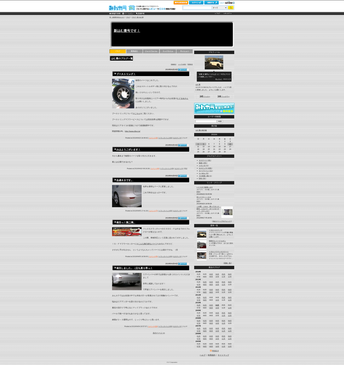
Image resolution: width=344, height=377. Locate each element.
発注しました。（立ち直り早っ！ (134, 268)
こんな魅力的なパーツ (147, 244)
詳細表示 (173, 64)
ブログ (128, 17)
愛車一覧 (227, 263)
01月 (198, 297)
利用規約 (211, 355)
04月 (217, 274)
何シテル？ (218, 79)
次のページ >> (159, 333)
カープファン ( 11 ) (206, 171)
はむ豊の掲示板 (201, 130)
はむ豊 (198, 85)
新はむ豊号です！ (127, 30)
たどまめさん (182, 98)
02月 (205, 282)
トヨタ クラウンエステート (219, 252)
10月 (217, 285)
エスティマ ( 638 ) (205, 168)
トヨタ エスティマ (215, 230)
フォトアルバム (151, 51)
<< (210, 134)
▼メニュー (184, 51)
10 (230, 144)
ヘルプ (222, 2)
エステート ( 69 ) (205, 160)
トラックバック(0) (165, 138)
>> (219, 134)
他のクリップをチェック (222, 221)
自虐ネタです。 (124, 180)
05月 (223, 274)
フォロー (205, 96)
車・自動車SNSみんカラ (117, 17)
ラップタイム (168, 51)
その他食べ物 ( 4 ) (205, 176)
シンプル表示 (182, 64)
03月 (211, 274)
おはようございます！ (128, 149)
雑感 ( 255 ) (203, 163)
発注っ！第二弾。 (126, 222)
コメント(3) (153, 138)
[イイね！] (182, 69)
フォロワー (224, 96)
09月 (211, 285)
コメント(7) (153, 211)
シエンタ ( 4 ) (204, 165)
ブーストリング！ (126, 74)
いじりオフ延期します (205, 187)
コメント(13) (152, 326)
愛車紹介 (134, 51)
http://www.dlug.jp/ (132, 131)
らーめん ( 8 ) (204, 173)
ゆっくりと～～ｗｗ (204, 197)
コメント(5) (153, 256)
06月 (230, 274)
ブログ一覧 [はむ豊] (138, 17)
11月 (223, 285)
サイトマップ (223, 355)
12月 (230, 300)
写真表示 (190, 64)
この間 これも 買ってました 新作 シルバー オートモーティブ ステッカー (209, 209)
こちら (137, 113)
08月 (205, 285)
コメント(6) (155, 169)
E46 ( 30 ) (202, 178)
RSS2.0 (215, 351)
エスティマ (177, 138)
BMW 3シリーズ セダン (217, 241)
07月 (198, 285)
